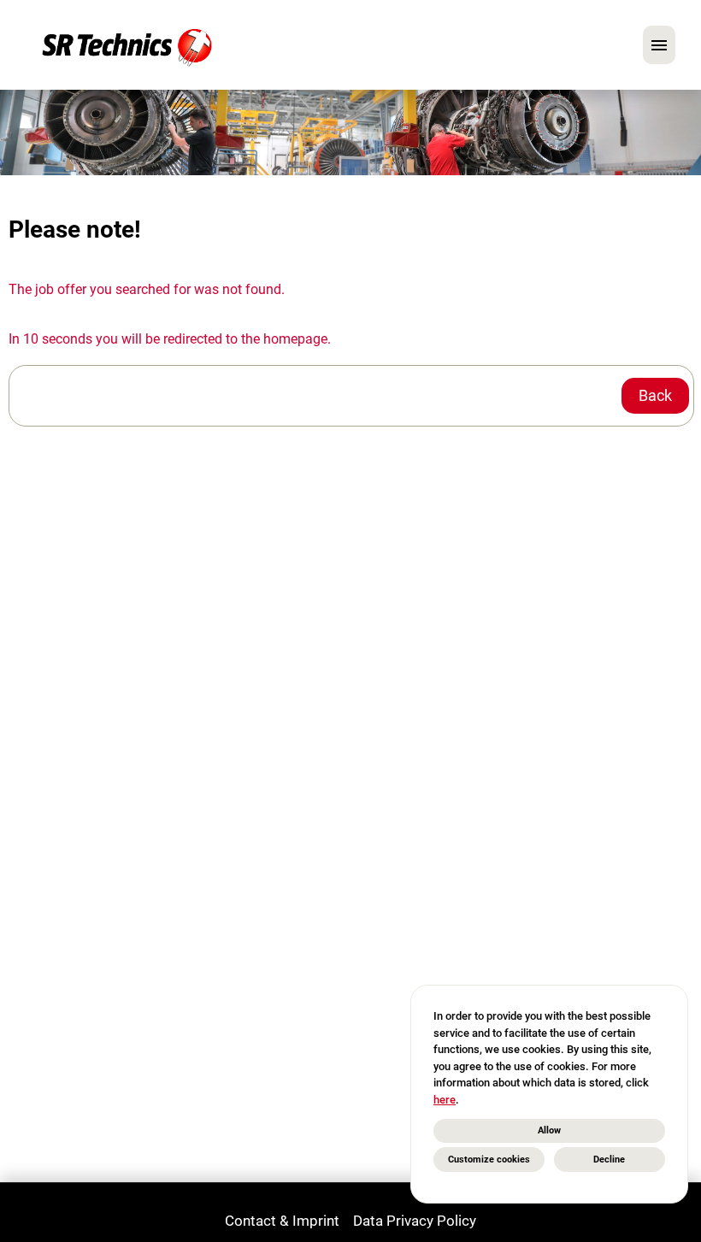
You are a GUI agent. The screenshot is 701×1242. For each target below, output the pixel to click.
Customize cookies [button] (489, 1159)
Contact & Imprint (282, 1220)
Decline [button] (609, 1159)
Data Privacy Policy (414, 1220)
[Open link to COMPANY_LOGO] (127, 45)
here (444, 1099)
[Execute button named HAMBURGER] (659, 45)
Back (655, 395)
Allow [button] (549, 1130)
